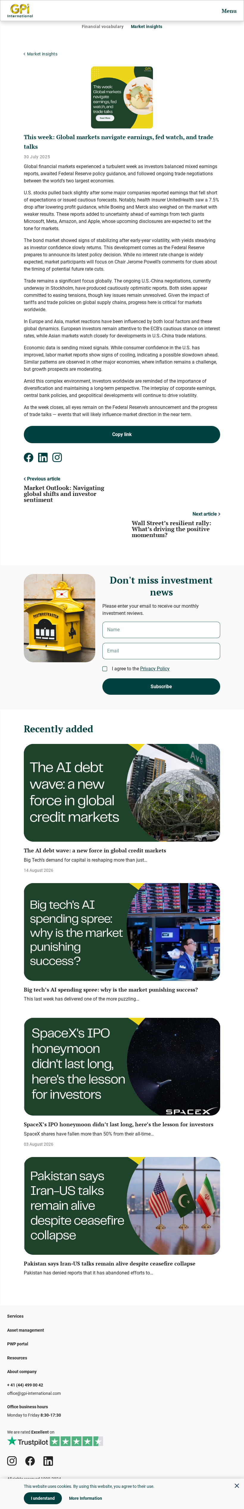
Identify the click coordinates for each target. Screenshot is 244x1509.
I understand (43, 1498)
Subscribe (161, 686)
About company (22, 1371)
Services (15, 1316)
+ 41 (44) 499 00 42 (25, 1385)
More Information (85, 1498)
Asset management (25, 1330)
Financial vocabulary (102, 26)
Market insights (146, 26)
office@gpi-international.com (34, 1393)
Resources (17, 1358)
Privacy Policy (155, 668)
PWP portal (17, 1343)
